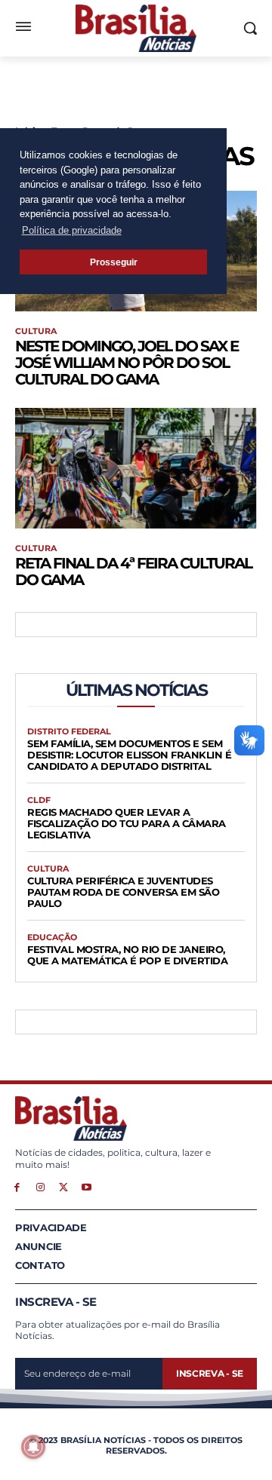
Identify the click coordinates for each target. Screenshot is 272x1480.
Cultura (36, 331)
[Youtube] (86, 1186)
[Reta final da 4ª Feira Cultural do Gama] (136, 468)
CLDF (39, 800)
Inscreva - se (209, 1373)
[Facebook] (17, 1186)
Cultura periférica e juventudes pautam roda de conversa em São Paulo (123, 892)
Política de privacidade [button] (72, 230)
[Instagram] (40, 1186)
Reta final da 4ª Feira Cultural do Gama (133, 571)
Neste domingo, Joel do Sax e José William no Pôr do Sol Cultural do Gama (126, 362)
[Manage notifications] (33, 1447)
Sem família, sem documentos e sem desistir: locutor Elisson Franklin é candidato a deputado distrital (129, 754)
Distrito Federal (69, 732)
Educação (52, 937)
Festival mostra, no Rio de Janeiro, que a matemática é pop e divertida (127, 955)
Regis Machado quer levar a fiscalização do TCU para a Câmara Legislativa (126, 823)
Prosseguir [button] (114, 262)
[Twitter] (64, 1186)
